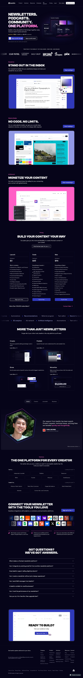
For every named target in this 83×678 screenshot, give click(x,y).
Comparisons (67, 658)
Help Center (67, 654)
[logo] (11, 3)
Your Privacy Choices (42, 670)
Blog (66, 652)
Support (66, 656)
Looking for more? (70, 469)
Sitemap (61, 670)
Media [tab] (28, 401)
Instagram (72, 656)
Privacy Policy (22, 657)
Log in (55, 3)
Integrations (52, 662)
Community (51, 660)
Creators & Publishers (58, 653)
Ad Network (45, 3)
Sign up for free (70, 3)
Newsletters (52, 652)
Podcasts (51, 654)
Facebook (72, 654)
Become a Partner (44, 663)
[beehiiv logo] (74, 670)
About (41, 652)
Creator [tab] (36, 401)
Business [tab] (54, 401)
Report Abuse (55, 670)
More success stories (73, 446)
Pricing (50, 3)
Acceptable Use (33, 670)
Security (49, 670)
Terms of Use (11, 670)
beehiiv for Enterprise (42, 661)
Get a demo (61, 3)
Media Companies (59, 659)
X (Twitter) (72, 659)
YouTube (72, 652)
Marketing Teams (59, 661)
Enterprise (39, 3)
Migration (67, 661)
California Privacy (25, 670)
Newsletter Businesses (58, 657)
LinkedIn (72, 662)
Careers (42, 654)
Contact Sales (67, 306)
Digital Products (51, 657)
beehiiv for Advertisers (42, 657)
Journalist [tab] (45, 401)
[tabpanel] (41, 428)
